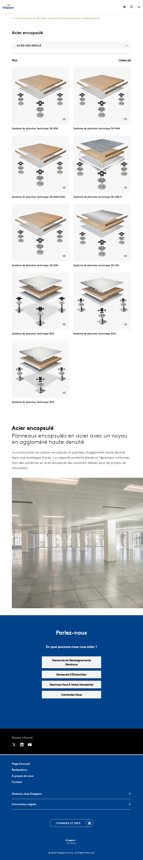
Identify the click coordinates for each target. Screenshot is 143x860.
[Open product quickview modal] (64, 119)
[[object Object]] (41, 96)
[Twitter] (14, 745)
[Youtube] (30, 745)
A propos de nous (22, 775)
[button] (139, 7)
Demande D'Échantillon (71, 674)
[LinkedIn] (22, 745)
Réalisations (19, 769)
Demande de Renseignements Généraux (71, 662)
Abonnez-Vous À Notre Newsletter (71, 684)
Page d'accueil (21, 763)
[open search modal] (131, 7)
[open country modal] (124, 7)
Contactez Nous (71, 694)
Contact (17, 782)
